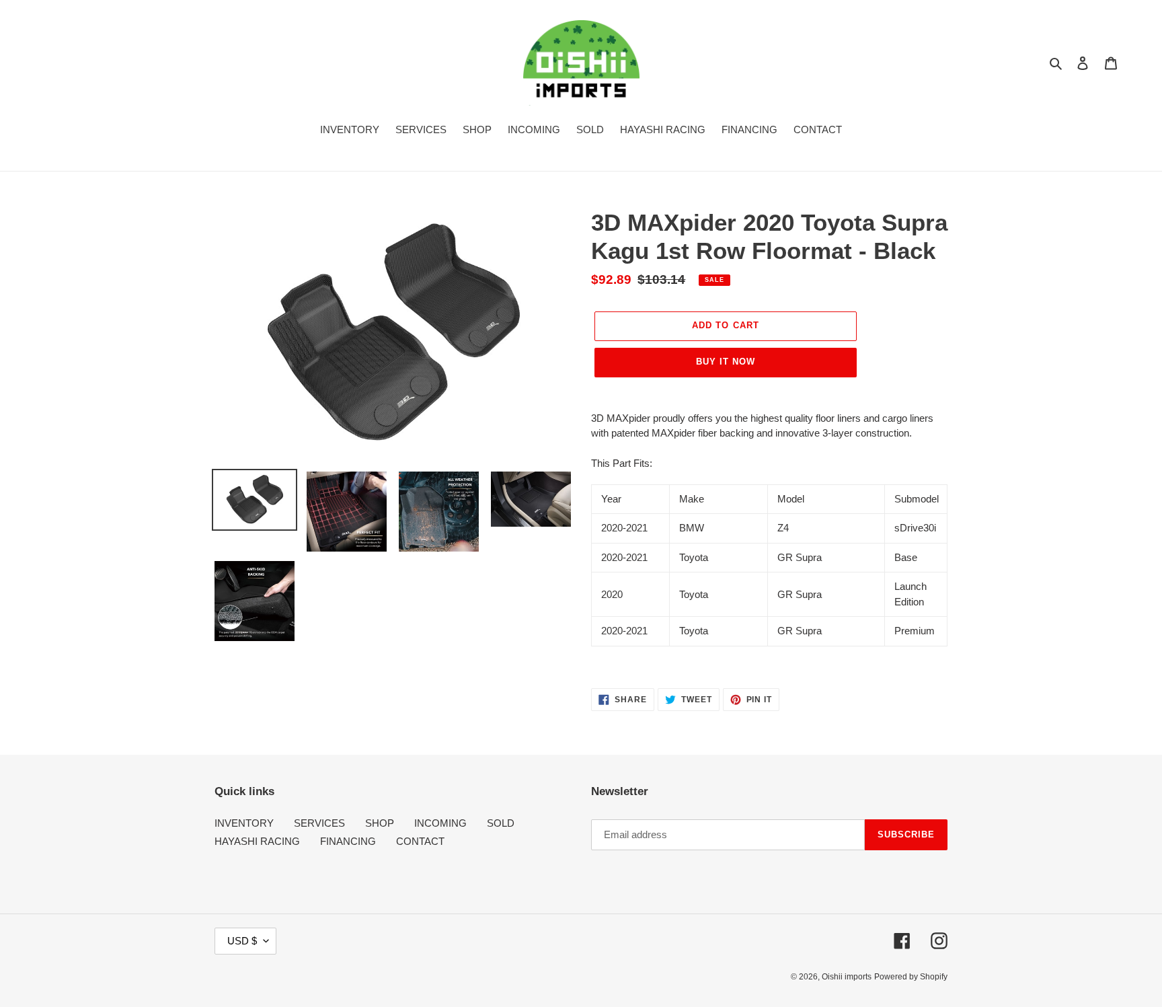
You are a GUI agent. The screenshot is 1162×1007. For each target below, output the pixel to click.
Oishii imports (847, 976)
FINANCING (348, 841)
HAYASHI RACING (257, 841)
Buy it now (725, 362)
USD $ (242, 940)
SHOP (379, 823)
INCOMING (440, 823)
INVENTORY (244, 823)
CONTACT (420, 841)
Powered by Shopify (910, 976)
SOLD (500, 823)
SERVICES (319, 823)
